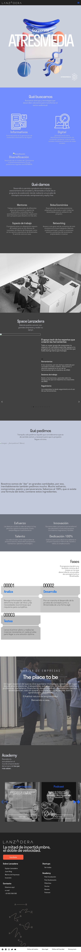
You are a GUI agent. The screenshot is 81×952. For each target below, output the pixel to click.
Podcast (59, 786)
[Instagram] (8, 949)
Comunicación (22, 786)
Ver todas (47, 867)
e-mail (7, 890)
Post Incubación (50, 877)
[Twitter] (12, 949)
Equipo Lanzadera (11, 868)
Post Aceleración (50, 880)
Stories (46, 886)
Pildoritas (47, 883)
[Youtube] (15, 949)
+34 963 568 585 (11, 893)
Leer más (22, 816)
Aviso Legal (45, 949)
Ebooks (47, 889)
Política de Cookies (32, 949)
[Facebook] (2, 949)
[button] (78, 2)
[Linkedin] (5, 949)
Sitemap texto (72, 949)
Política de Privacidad (58, 949)
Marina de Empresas (12, 874)
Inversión (8, 877)
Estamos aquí (10, 887)
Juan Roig (8, 871)
